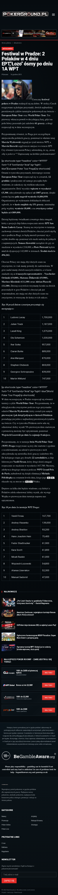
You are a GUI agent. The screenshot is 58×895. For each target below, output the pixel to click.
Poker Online (6, 825)
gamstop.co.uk (42, 772)
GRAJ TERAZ (48, 672)
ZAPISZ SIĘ (9, 880)
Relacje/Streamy (36, 821)
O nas (4, 843)
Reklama (4, 847)
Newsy (4, 816)
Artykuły (34, 816)
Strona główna (6, 43)
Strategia (34, 825)
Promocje (5, 821)
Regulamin (5, 851)
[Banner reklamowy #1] (29, 33)
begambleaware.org (24, 772)
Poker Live (5, 829)
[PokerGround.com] (25, 14)
